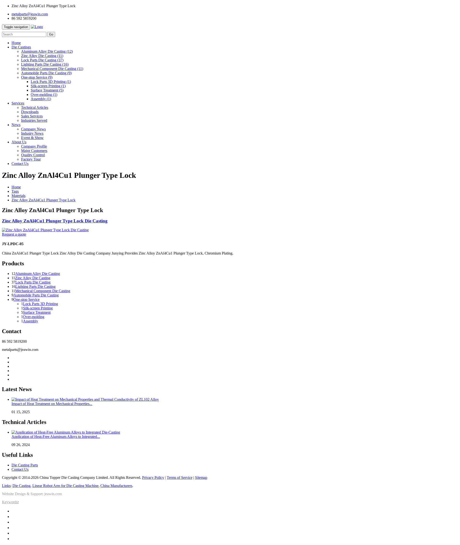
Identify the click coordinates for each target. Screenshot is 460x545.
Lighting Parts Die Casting (45, 64)
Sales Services (32, 116)
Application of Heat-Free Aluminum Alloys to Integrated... (56, 437)
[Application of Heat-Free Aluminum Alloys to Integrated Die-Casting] (66, 432)
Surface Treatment (47, 90)
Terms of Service (179, 477)
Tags (15, 191)
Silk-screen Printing (48, 86)
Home (16, 187)
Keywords (10, 502)
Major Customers (34, 151)
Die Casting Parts (25, 465)
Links (6, 486)
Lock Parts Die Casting (42, 60)
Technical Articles (34, 107)
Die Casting (21, 486)
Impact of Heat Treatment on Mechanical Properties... (52, 404)
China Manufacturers (116, 486)
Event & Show (32, 138)
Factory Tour (31, 159)
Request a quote (14, 234)
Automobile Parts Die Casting (46, 73)
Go (51, 34)
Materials (18, 196)
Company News (33, 129)
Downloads (30, 112)
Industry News (32, 133)
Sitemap (201, 477)
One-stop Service (36, 77)
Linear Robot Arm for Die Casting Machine (65, 486)
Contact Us (20, 469)
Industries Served (34, 120)
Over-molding (44, 95)
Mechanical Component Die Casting (52, 69)
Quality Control (33, 155)
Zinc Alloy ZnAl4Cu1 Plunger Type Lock (43, 200)
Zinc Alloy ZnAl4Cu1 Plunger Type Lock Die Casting (55, 220)
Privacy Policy (153, 477)
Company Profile (34, 146)
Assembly (41, 99)
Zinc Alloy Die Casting (42, 56)
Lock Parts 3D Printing (51, 82)
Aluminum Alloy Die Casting (47, 51)
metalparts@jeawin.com (30, 14)
